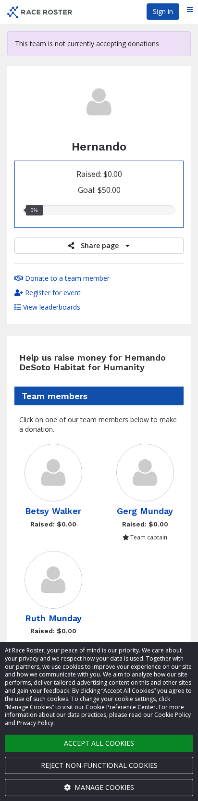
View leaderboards (50, 307)
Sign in (163, 11)
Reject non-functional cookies (99, 765)
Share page (100, 245)
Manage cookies (103, 787)
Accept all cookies (99, 743)
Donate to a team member (66, 278)
